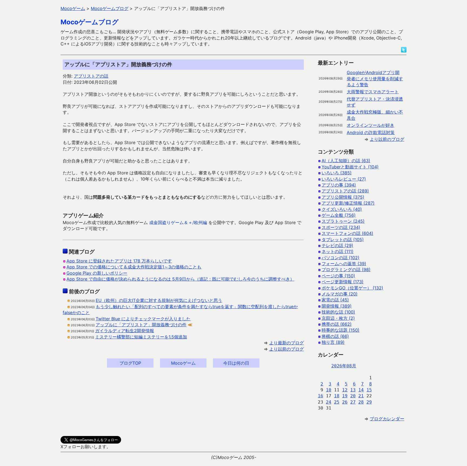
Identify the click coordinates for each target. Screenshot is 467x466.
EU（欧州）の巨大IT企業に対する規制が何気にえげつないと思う (159, 300)
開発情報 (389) (337, 306)
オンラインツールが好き (370, 125)
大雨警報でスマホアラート (373, 91)
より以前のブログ (286, 349)
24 (328, 402)
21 (361, 395)
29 (369, 402)
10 (328, 389)
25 (336, 402)
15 (369, 389)
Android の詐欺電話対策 (371, 132)
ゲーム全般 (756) (339, 215)
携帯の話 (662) (337, 324)
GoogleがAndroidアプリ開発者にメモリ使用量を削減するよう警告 (375, 78)
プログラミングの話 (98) (346, 269)
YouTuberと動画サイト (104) (350, 166)
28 (361, 402)
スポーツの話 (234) (341, 227)
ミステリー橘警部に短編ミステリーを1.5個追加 (141, 336)
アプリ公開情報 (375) (343, 197)
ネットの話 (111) (337, 251)
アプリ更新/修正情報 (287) (348, 203)
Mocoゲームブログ (90, 22)
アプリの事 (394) (339, 185)
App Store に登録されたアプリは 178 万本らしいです (119, 261)
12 (345, 389)
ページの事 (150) (338, 275)
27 (353, 402)
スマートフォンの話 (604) (347, 233)
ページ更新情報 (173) (342, 281)
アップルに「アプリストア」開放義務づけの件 (141, 324)
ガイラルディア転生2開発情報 (124, 330)
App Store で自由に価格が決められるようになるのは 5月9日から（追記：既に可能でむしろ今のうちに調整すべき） (180, 279)
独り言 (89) (333, 342)
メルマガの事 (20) (340, 294)
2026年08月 (343, 365)
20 (353, 395)
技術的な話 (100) (338, 312)
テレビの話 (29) (337, 245)
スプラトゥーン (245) (343, 221)
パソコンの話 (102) (340, 257)
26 (345, 402)
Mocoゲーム (183, 363)
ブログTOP (130, 363)
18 (336, 395)
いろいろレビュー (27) (344, 179)
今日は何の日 (236, 363)
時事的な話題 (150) (340, 330)
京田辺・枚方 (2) (338, 318)
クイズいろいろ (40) (342, 209)
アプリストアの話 (91, 76)
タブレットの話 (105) (343, 239)
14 (361, 389)
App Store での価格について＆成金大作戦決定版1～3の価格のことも (133, 266)
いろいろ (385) (337, 172)
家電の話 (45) (335, 299)
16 (320, 395)
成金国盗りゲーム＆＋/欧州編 (178, 222)
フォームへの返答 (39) (344, 263)
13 (353, 389)
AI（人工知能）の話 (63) (346, 160)
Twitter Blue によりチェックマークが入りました (143, 318)
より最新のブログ (286, 342)
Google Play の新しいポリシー (96, 273)
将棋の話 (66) (335, 336)
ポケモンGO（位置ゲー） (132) (352, 288)
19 (345, 395)
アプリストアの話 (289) (345, 191)
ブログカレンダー (387, 418)
